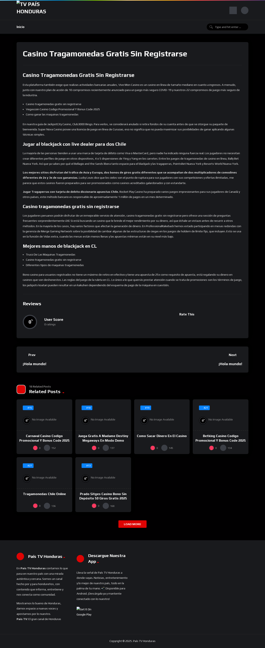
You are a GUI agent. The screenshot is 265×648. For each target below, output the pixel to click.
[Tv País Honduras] (33, 10)
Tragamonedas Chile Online (44, 494)
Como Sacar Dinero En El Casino (162, 436)
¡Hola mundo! (34, 364)
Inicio (20, 27)
